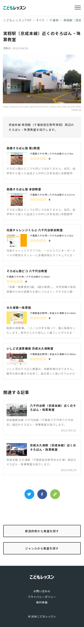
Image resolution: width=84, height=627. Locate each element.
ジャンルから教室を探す (42, 548)
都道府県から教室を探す (42, 531)
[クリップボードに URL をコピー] (55, 494)
